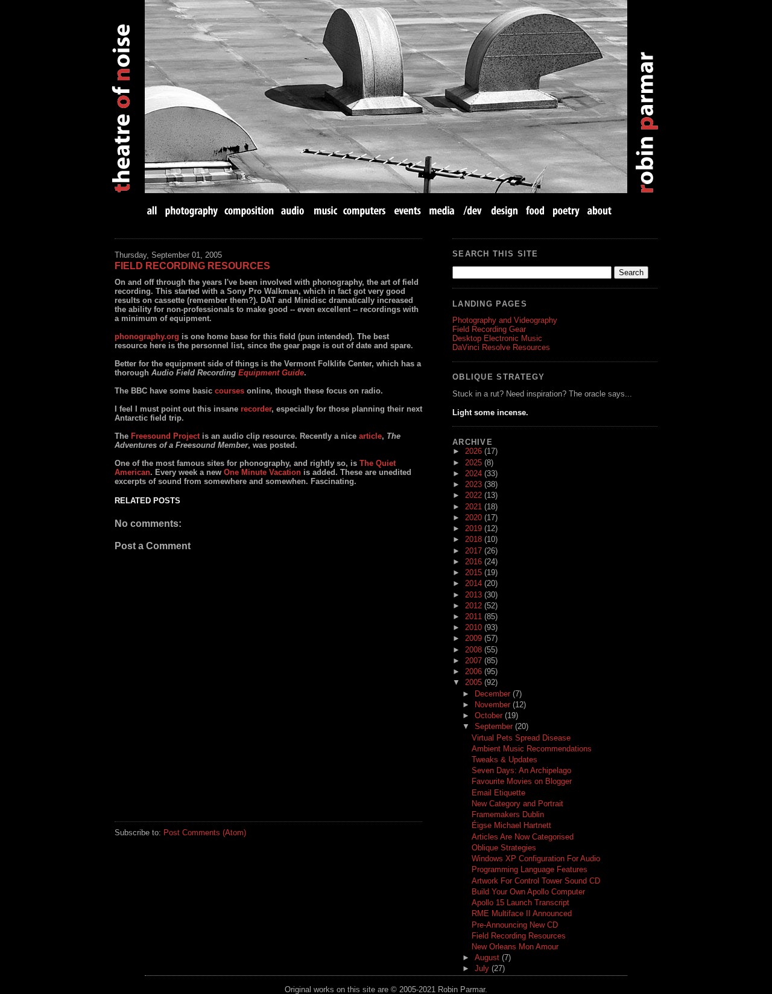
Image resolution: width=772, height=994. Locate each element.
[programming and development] (473, 210)
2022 (474, 495)
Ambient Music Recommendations (532, 748)
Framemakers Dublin (508, 814)
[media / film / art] (442, 210)
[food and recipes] (535, 210)
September (495, 726)
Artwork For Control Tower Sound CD (536, 880)
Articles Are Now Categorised (523, 836)
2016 (474, 561)
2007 (474, 660)
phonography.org (147, 336)
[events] (407, 210)
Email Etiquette (498, 792)
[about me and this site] (598, 210)
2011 (474, 616)
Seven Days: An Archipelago (521, 770)
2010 (474, 627)
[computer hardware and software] (365, 210)
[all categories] (153, 210)
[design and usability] (504, 210)
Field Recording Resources (192, 266)
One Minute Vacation (262, 472)
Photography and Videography (504, 320)
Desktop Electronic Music (497, 338)
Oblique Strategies (504, 847)
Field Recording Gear (489, 329)
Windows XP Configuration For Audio (536, 858)
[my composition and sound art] (249, 210)
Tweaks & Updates (504, 759)
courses (229, 390)
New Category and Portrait (517, 803)
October (490, 715)
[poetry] (566, 210)
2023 (474, 484)
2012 (474, 605)
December (494, 693)
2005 (474, 682)
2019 (474, 528)
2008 (474, 649)
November (494, 704)
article (370, 436)
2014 (474, 583)
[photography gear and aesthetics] (191, 210)
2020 (474, 517)
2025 (474, 462)
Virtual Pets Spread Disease (521, 737)
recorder (256, 408)
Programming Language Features (529, 869)
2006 (474, 671)
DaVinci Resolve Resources (501, 347)
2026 (474, 451)
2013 (474, 594)
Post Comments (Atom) (204, 832)
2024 (474, 473)
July (483, 968)
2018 (474, 539)
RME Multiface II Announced (522, 913)
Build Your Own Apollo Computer (528, 891)
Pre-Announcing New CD (515, 924)
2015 (474, 572)
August (488, 957)
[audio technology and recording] (293, 210)
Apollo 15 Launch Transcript (520, 902)
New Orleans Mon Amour (515, 946)
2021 (474, 506)
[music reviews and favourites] (325, 210)
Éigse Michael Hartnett (511, 825)
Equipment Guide (271, 372)
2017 (474, 550)
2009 (474, 638)
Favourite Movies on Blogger (522, 781)
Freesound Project (165, 436)
